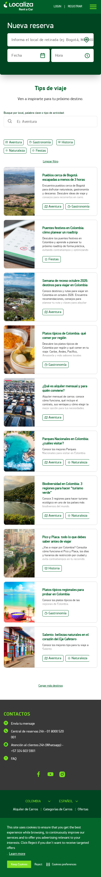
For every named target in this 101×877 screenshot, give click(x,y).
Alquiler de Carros (26, 809)
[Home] (16, 10)
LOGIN (57, 6)
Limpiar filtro (50, 161)
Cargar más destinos (50, 686)
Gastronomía (42, 142)
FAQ (14, 759)
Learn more (17, 854)
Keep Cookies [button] (19, 864)
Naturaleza (17, 150)
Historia (67, 142)
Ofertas (83, 809)
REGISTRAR (75, 6)
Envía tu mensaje (23, 723)
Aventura (15, 142)
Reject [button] (38, 864)
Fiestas (41, 150)
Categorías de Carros (58, 809)
